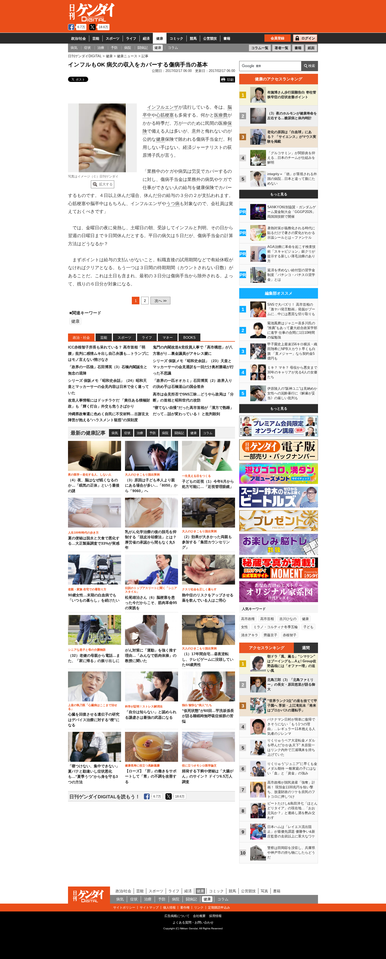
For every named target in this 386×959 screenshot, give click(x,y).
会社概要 (199, 916)
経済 (146, 38)
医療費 (220, 115)
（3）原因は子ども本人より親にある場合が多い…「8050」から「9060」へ (151, 485)
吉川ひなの (287, 619)
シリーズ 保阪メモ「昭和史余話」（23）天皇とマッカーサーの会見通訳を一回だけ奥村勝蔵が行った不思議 (193, 367)
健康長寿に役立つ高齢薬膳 (142, 765)
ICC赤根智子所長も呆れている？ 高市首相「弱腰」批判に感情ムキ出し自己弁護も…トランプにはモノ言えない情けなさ (108, 353)
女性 (244, 627)
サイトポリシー (124, 907)
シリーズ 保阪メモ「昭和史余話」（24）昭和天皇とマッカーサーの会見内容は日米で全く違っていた (108, 386)
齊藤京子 (270, 635)
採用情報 (215, 916)
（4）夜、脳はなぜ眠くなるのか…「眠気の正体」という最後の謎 (93, 485)
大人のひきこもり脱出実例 (142, 474)
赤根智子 (289, 635)
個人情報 (169, 907)
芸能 (95, 38)
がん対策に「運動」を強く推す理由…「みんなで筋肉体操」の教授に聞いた (150, 655)
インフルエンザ (162, 107)
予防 (152, 433)
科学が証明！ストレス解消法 (144, 706)
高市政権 (248, 619)
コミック (176, 38)
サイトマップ (149, 907)
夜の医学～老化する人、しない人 (89, 474)
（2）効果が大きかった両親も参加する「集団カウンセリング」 (207, 542)
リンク (199, 907)
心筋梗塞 (165, 115)
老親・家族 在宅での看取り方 (87, 589)
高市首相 (267, 619)
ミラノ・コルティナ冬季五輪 (275, 627)
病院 (165, 433)
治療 (140, 433)
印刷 (230, 80)
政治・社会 (81, 338)
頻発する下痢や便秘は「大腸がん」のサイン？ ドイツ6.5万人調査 (207, 776)
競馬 (193, 38)
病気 (115, 433)
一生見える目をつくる (196, 475)
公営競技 (210, 38)
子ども (308, 627)
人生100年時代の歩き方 (83, 532)
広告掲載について (177, 916)
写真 (264, 891)
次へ (160, 301)
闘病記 (179, 433)
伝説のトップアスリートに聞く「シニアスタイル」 (151, 589)
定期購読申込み (219, 907)
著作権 (185, 907)
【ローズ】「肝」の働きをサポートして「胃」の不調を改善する (150, 776)
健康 (159, 38)
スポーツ (112, 38)
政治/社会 (78, 38)
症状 (127, 433)
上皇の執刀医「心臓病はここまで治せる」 (92, 706)
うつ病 (173, 203)
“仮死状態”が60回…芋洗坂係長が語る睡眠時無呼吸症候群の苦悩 (208, 716)
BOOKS (189, 338)
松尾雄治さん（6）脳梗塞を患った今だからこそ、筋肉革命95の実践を (151, 603)
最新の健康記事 (88, 433)
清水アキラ (249, 635)
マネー (168, 338)
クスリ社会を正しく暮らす (199, 589)
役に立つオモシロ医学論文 (199, 765)
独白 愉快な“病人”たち (197, 705)
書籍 (226, 38)
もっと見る (278, 194)
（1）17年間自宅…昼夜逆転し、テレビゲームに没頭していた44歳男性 (207, 659)
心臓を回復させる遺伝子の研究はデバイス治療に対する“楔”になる (93, 719)
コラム (207, 433)
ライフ (131, 38)
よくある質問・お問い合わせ (193, 922)
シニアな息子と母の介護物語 (87, 649)
